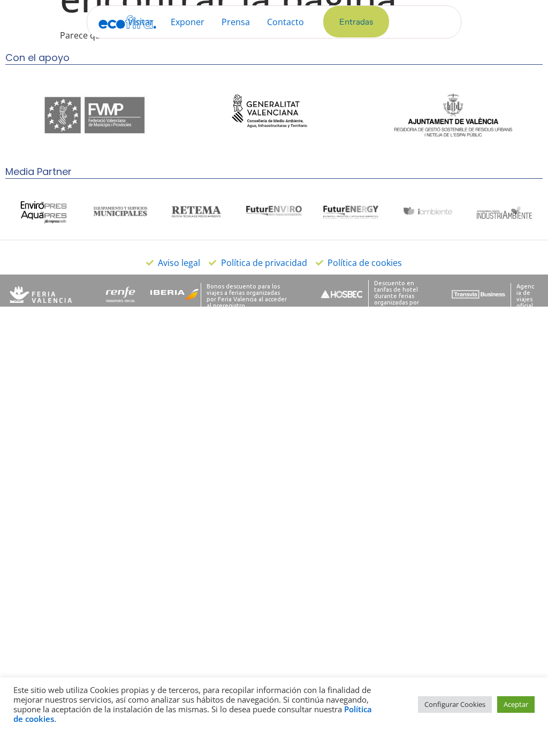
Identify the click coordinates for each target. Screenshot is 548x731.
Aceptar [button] (516, 704)
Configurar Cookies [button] (454, 704)
